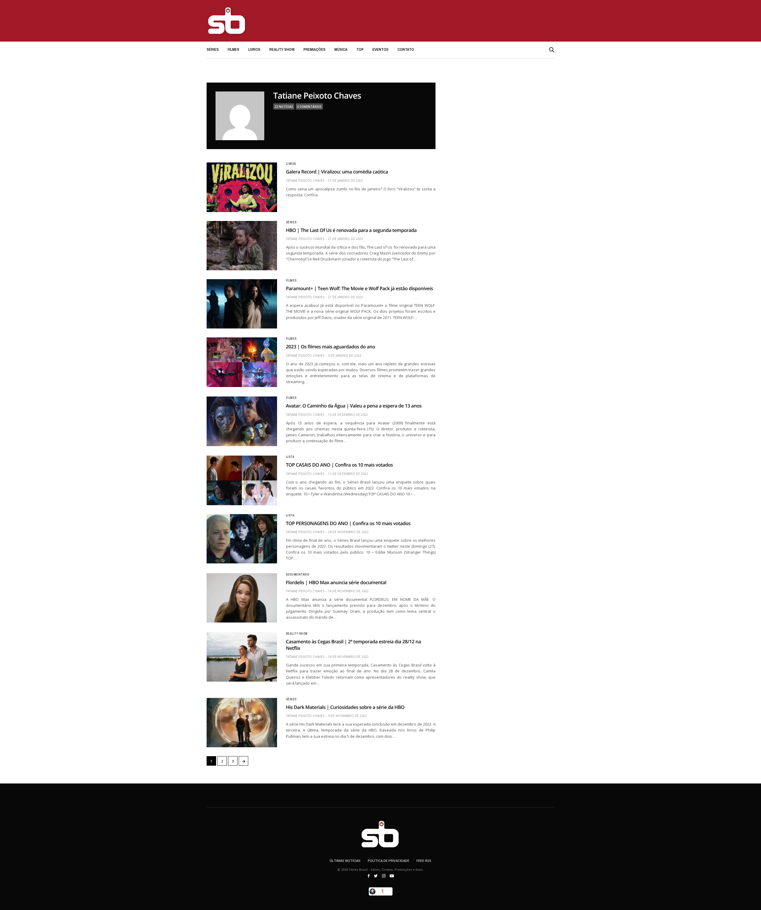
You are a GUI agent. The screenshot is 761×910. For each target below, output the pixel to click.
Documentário (297, 574)
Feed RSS (423, 860)
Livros (254, 49)
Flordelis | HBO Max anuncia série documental (336, 582)
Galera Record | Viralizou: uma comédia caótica (337, 171)
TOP (360, 49)
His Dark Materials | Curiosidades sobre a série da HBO (345, 707)
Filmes (233, 49)
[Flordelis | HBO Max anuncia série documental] (242, 598)
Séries (213, 49)
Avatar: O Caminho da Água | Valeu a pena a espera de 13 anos (354, 405)
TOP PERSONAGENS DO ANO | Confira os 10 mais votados (348, 523)
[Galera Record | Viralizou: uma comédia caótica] (242, 187)
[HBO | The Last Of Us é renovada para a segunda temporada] (242, 245)
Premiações (315, 49)
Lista (290, 457)
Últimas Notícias (345, 860)
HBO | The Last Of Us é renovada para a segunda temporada (351, 230)
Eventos (380, 49)
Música (341, 49)
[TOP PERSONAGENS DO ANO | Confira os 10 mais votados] (242, 538)
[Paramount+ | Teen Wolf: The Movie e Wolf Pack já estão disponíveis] (242, 303)
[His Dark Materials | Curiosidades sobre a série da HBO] (242, 722)
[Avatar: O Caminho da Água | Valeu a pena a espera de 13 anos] (242, 421)
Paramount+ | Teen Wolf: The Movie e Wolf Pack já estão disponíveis (359, 288)
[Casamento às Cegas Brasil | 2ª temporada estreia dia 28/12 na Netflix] (242, 657)
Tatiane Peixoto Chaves (317, 95)
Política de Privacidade (388, 860)
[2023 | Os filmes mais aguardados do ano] (242, 362)
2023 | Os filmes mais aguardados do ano (330, 346)
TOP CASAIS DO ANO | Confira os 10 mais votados (339, 465)
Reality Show (282, 49)
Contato (405, 49)
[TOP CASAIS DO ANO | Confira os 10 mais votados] (242, 480)
